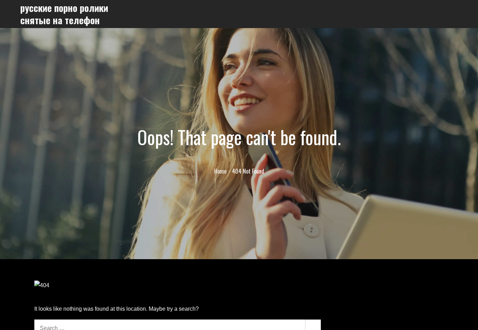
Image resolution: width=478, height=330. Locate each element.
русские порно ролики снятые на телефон (64, 14)
